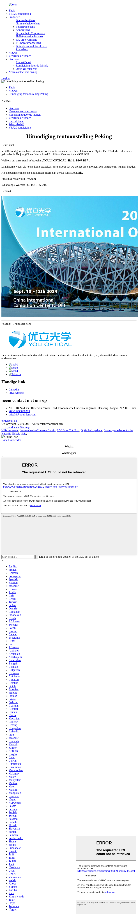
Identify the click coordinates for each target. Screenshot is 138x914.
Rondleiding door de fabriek (32, 65)
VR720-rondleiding (20, 13)
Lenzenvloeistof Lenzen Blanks (38, 430)
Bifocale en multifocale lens (31, 46)
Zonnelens (22, 49)
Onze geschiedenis (26, 68)
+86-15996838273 (19, 411)
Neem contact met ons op (23, 72)
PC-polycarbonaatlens (28, 42)
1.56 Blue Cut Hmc (68, 430)
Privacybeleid (16, 124)
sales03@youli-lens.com (22, 414)
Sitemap (24, 427)
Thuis (12, 10)
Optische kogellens (91, 430)
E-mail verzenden (11, 440)
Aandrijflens (23, 29)
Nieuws (13, 52)
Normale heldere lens (28, 23)
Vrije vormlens (9, 430)
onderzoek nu (9, 420)
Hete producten (10, 427)
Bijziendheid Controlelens (30, 33)
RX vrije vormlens (26, 39)
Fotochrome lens (25, 26)
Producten (14, 17)
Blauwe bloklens (25, 20)
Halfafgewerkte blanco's (29, 36)
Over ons (14, 59)
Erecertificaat (23, 62)
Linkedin (14, 389)
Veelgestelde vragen (20, 55)
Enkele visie (19, 433)
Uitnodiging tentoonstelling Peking (28, 93)
